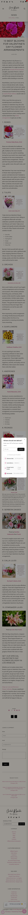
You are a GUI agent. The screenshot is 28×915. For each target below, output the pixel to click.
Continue (21, 449)
